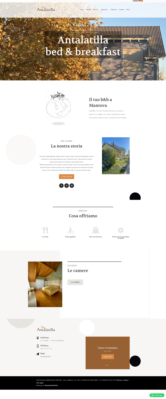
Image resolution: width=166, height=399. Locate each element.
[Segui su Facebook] (61, 185)
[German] (140, 1)
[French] (138, 1)
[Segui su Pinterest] (66, 185)
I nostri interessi (66, 176)
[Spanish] (142, 1)
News (128, 10)
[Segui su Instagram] (72, 185)
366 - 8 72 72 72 (46, 348)
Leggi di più (108, 356)
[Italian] (134, 1)
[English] (136, 1)
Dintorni (114, 10)
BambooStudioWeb (51, 385)
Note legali (39, 383)
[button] (157, 395)
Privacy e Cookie (122, 380)
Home (82, 10)
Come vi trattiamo (107, 347)
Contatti (121, 10)
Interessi (104, 10)
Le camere (75, 282)
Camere (88, 10)
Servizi (95, 10)
